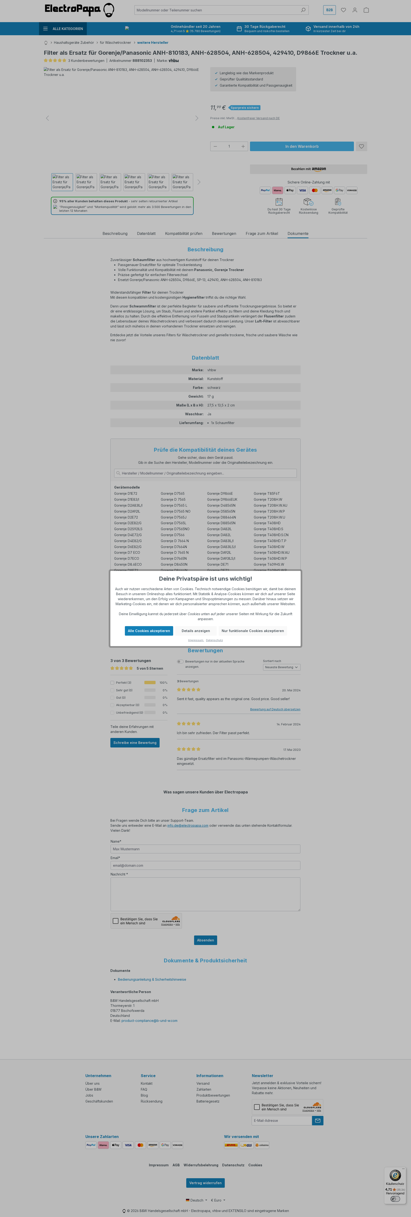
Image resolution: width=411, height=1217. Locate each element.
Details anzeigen (196, 631)
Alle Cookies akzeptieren (149, 631)
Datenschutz (214, 640)
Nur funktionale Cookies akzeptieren (253, 631)
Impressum (196, 640)
